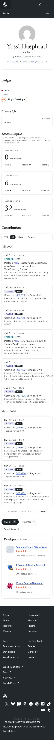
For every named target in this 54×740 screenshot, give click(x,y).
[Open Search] (40, 4)
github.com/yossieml (34, 62)
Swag (32, 657)
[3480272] (21, 447)
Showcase (33, 615)
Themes (32, 620)
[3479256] (21, 473)
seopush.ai (13, 62)
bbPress (9, 677)
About (6, 615)
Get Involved (35, 641)
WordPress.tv (12, 657)
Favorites (28, 522)
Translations (11, 529)
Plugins (9, 522)
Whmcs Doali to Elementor (29, 583)
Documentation (11, 646)
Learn (6, 641)
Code (20, 237)
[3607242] (21, 318)
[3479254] (21, 493)
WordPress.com (13, 666)
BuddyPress (11, 683)
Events (31, 646)
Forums (31, 237)
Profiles (6, 13)
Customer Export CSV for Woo (31, 547)
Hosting (7, 625)
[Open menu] (49, 4)
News (6, 620)
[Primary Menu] (47, 13)
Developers (9, 651)
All (13, 237)
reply (16, 263)
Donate (33, 651)
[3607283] (21, 295)
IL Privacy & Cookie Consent (30, 565)
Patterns (32, 631)
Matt (7, 672)
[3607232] (21, 370)
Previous (12, 511)
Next (43, 511)
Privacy (7, 631)
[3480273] (21, 427)
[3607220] (21, 395)
